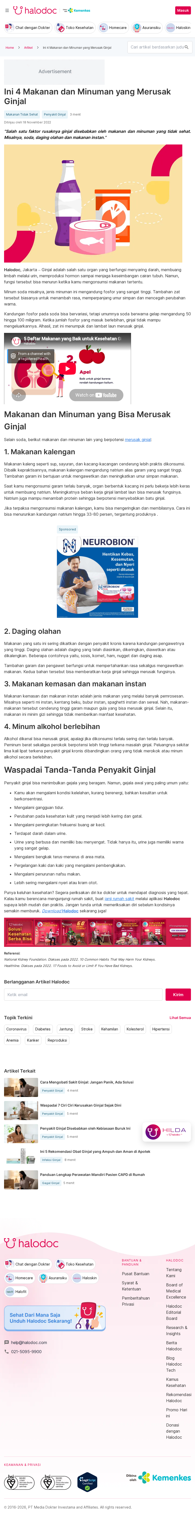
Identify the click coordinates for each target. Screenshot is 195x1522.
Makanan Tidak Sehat (22, 114)
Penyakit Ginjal (55, 114)
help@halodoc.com (25, 1342)
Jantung (66, 1029)
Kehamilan (109, 1029)
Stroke (87, 1029)
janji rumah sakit (119, 898)
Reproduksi (57, 1040)
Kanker (33, 1040)
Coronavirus (16, 1029)
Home (10, 47)
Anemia (12, 1040)
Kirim (178, 994)
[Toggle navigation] (7, 10)
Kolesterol (135, 1029)
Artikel (28, 47)
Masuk (183, 10)
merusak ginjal (138, 439)
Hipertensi (161, 1029)
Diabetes (43, 1029)
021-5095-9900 (23, 1351)
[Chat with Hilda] (166, 1132)
